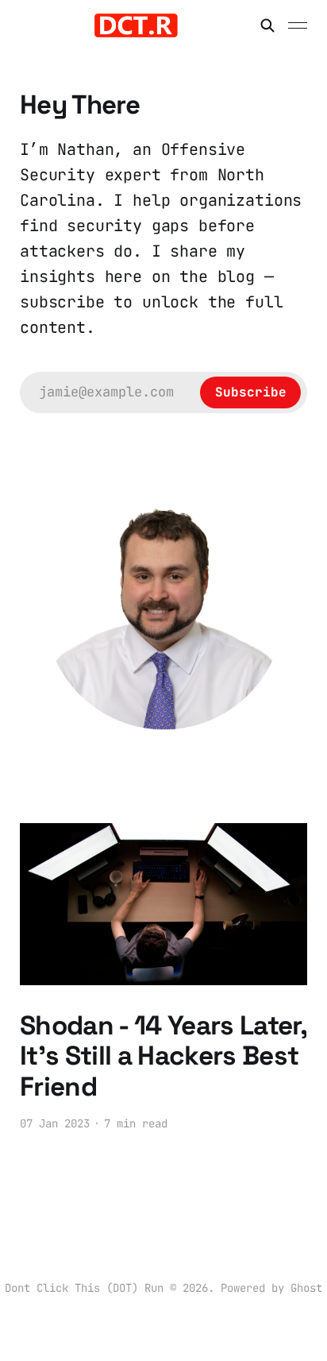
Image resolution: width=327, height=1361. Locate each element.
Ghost (306, 1288)
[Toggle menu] (298, 25)
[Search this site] (267, 25)
